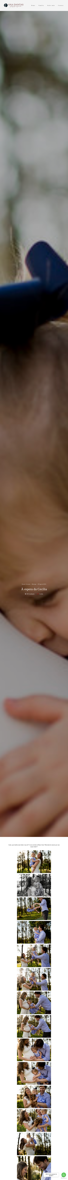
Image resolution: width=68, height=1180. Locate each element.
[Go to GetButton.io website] (64, 1178)
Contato (61, 5)
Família (41, 5)
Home (33, 5)
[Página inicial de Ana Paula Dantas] (13, 5)
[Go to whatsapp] (64, 1175)
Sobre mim (51, 5)
